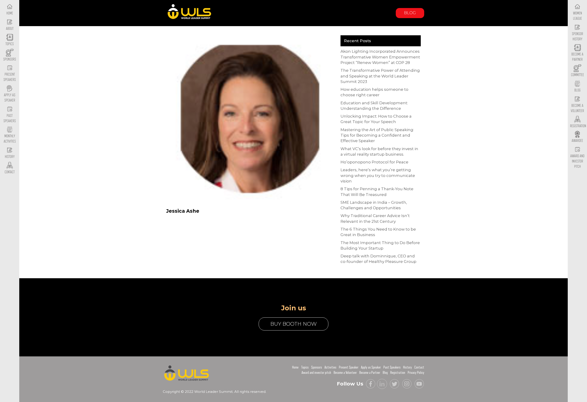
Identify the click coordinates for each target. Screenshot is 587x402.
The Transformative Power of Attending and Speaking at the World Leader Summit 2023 (380, 76)
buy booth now (293, 324)
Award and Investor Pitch (577, 161)
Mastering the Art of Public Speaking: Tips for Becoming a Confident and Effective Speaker (377, 135)
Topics (305, 367)
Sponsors (316, 367)
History (407, 367)
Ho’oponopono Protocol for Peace (374, 162)
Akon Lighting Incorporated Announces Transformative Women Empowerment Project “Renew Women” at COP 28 (380, 57)
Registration (397, 372)
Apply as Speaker (9, 97)
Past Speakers (9, 118)
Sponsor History (577, 36)
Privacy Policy (416, 372)
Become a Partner (577, 56)
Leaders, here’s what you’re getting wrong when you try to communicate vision (378, 175)
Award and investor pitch (316, 372)
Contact (419, 367)
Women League (577, 15)
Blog (410, 12)
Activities (330, 367)
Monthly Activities (10, 138)
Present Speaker (348, 367)
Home (295, 367)
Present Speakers (9, 77)
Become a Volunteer (577, 108)
